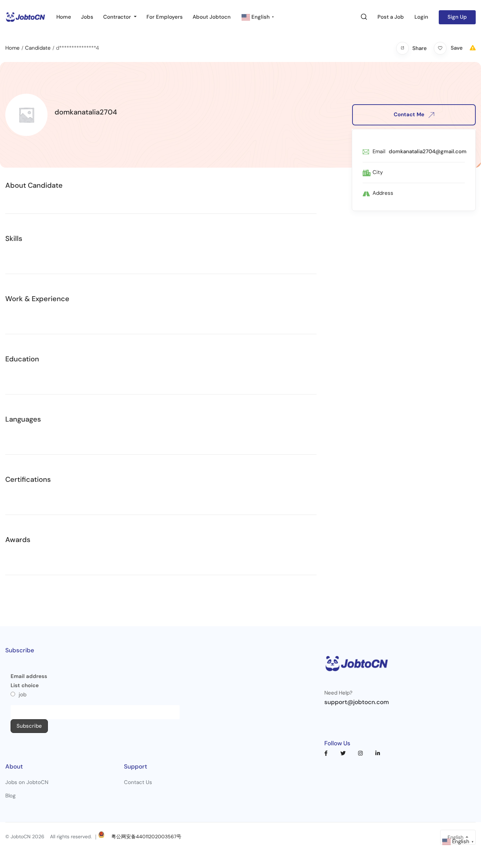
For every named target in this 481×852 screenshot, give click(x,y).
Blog (10, 795)
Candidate (38, 47)
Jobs (87, 16)
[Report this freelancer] (473, 47)
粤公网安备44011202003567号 (146, 836)
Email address (29, 676)
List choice (25, 685)
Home (63, 16)
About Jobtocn (212, 16)
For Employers (164, 16)
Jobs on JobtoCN (26, 782)
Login (421, 16)
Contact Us (138, 782)
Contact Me (410, 114)
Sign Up (457, 16)
